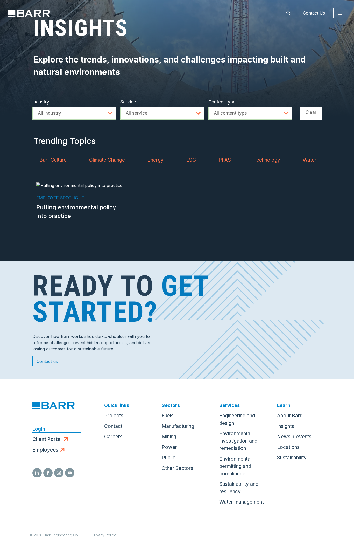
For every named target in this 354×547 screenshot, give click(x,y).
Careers (113, 437)
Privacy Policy (104, 535)
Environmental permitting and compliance (235, 466)
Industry (40, 102)
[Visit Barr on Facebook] (48, 472)
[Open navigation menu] (339, 13)
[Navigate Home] (29, 13)
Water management (241, 502)
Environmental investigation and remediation (238, 441)
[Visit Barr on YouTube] (69, 472)
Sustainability (292, 458)
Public (168, 458)
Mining (169, 437)
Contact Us (314, 13)
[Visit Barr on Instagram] (58, 472)
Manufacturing (178, 426)
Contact (113, 426)
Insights (285, 426)
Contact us (47, 361)
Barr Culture (53, 160)
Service (128, 102)
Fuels (168, 416)
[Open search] (288, 13)
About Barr (289, 416)
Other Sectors (177, 468)
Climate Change (107, 160)
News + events (294, 437)
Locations (288, 447)
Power (169, 447)
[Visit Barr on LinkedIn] (37, 472)
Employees (45, 450)
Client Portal (47, 439)
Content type (222, 102)
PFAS (224, 160)
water (309, 160)
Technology (266, 160)
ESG (191, 160)
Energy (155, 160)
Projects (113, 416)
